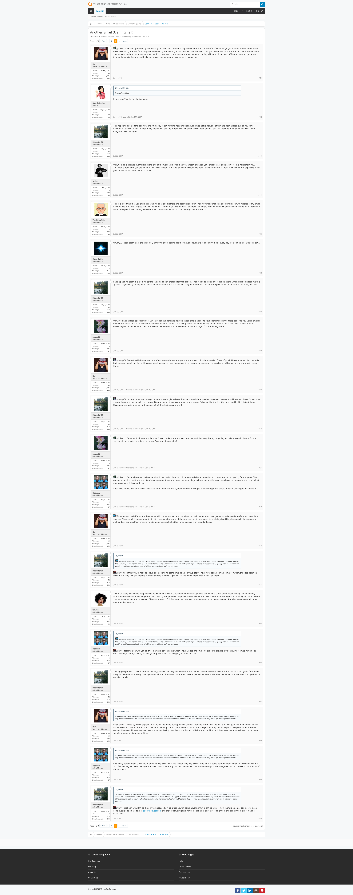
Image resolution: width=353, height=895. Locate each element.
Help (181, 861)
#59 (260, 780)
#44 (260, 195)
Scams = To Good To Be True (112, 36)
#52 (260, 507)
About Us (92, 872)
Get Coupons (94, 861)
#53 (260, 546)
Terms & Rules (185, 867)
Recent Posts (110, 16)
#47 (260, 312)
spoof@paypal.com (152, 811)
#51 (260, 468)
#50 (260, 429)
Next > (124, 41)
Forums (100, 11)
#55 (260, 624)
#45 (260, 234)
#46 (260, 273)
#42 (260, 117)
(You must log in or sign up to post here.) (247, 826)
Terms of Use (184, 872)
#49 (260, 390)
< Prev (102, 41)
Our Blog (92, 867)
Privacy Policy (184, 878)
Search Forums (97, 16)
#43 (260, 156)
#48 (260, 351)
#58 (260, 741)
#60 (260, 819)
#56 (260, 663)
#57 (260, 702)
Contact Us (93, 878)
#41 (260, 78)
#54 (260, 585)
